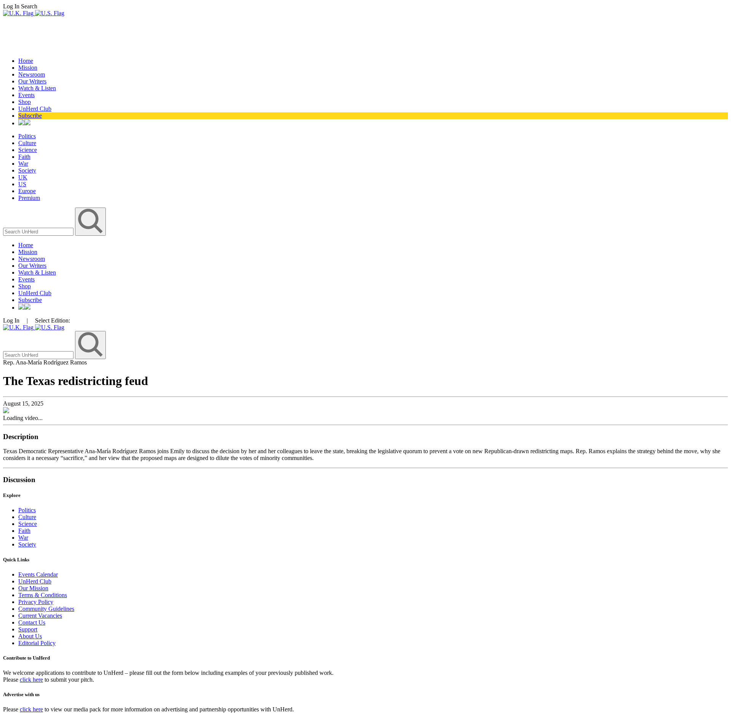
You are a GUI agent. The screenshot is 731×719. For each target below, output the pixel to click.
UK (22, 177)
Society (27, 170)
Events (26, 95)
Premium (29, 198)
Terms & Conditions (42, 595)
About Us (30, 636)
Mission (27, 67)
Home (25, 61)
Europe (27, 191)
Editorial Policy (37, 643)
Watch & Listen (37, 88)
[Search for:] (39, 231)
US (22, 184)
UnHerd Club (34, 108)
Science (27, 150)
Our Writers (32, 81)
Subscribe (30, 115)
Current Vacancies (40, 615)
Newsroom (31, 74)
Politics (27, 136)
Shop (24, 102)
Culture (27, 143)
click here (31, 679)
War (23, 163)
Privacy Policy (35, 602)
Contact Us (31, 622)
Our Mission (33, 588)
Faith (24, 156)
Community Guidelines (46, 609)
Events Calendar (38, 574)
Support (27, 629)
